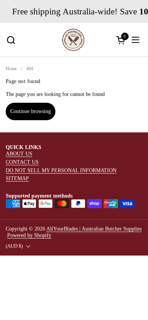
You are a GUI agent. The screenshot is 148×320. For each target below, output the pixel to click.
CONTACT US (22, 162)
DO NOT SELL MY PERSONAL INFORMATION (61, 170)
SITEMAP (17, 178)
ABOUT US (19, 154)
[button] (11, 40)
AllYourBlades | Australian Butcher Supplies (94, 229)
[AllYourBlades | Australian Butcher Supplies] (73, 40)
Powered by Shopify (29, 235)
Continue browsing (30, 111)
